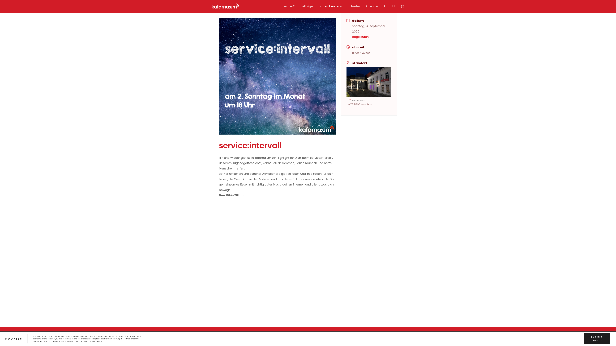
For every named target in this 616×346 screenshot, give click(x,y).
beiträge (306, 6)
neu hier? (288, 6)
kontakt (389, 6)
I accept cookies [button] (597, 338)
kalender (372, 6)
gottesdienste (328, 6)
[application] (340, 6)
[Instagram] (402, 6)
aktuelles (354, 6)
